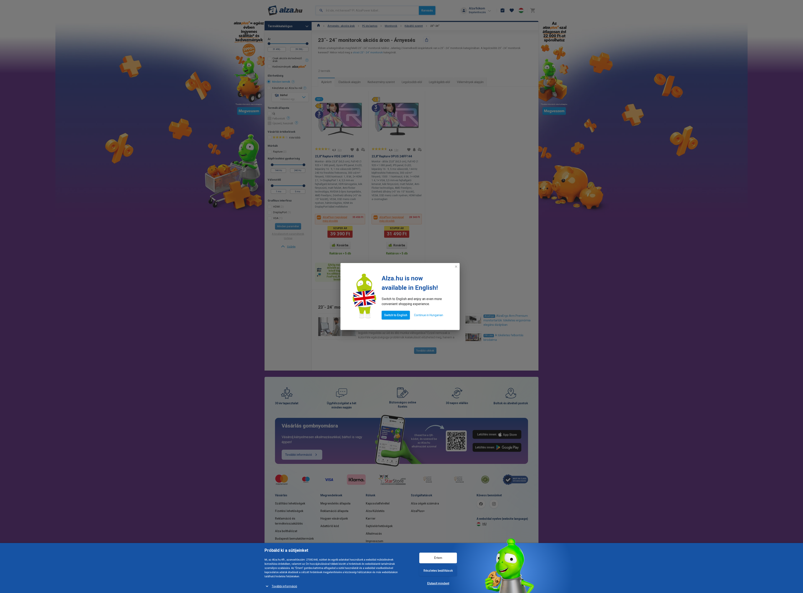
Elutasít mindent (438, 583)
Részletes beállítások (438, 570)
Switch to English (395, 315)
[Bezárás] (456, 266)
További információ (284, 586)
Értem (438, 558)
